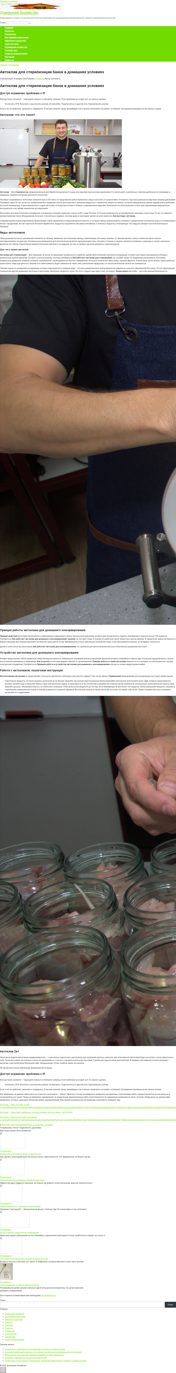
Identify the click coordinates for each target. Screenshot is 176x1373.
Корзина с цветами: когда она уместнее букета (26, 1358)
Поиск (3, 1300)
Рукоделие (10, 34)
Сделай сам (11, 50)
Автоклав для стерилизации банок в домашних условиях (27, 1125)
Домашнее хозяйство (16, 47)
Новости (9, 60)
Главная (9, 27)
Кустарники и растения (16, 37)
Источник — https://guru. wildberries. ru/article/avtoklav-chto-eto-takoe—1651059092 (36, 1112)
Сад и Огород (12, 44)
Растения (9, 57)
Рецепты (9, 31)
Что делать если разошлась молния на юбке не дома (24, 1259)
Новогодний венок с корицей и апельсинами (20, 1206)
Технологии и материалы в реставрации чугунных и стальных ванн (35, 1349)
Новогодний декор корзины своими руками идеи (22, 1180)
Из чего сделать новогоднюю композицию (19, 1232)
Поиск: (3, 23)
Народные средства (15, 40)
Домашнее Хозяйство (19, 12)
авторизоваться (48, 1295)
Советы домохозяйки (16, 53)
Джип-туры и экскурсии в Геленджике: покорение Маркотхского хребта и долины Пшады (46, 1361)
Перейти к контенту (9, 1)
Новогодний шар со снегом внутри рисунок (19, 1285)
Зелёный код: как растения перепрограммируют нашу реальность (34, 1355)
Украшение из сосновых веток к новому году (20, 1154)
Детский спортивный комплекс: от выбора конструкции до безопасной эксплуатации (43, 1352)
